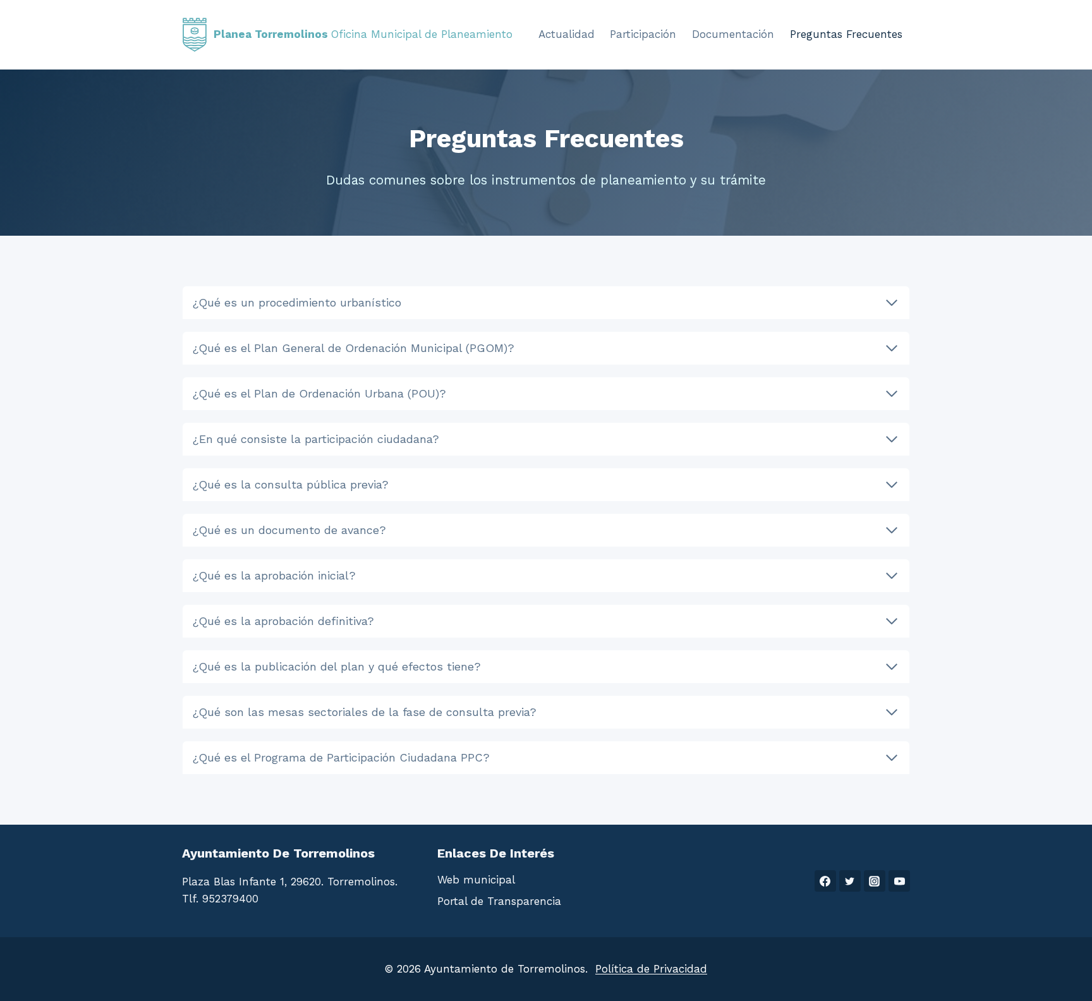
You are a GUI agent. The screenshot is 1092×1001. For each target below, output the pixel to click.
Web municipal (476, 879)
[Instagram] (874, 881)
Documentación (733, 34)
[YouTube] (899, 881)
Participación (643, 34)
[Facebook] (825, 881)
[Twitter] (850, 881)
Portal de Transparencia (499, 901)
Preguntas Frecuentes (846, 34)
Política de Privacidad (651, 968)
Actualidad (566, 34)
